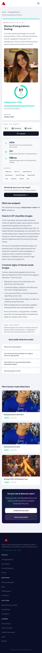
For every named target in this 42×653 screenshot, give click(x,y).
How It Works (6, 564)
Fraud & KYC (5, 614)
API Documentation (8, 582)
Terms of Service (7, 628)
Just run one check (21, 517)
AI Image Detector (14, 12)
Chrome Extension (7, 568)
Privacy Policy (6, 623)
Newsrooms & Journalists (9, 605)
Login (3, 636)
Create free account (21, 510)
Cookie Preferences (8, 632)
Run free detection (20, 195)
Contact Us (5, 595)
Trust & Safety (6, 609)
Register (4, 641)
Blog (3, 587)
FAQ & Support (6, 591)
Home (4, 12)
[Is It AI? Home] (3, 3)
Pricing (4, 572)
